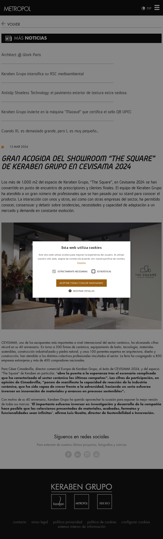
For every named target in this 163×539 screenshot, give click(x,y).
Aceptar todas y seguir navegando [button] (81, 282)
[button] (81, 269)
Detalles (81, 262)
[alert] (81, 269)
